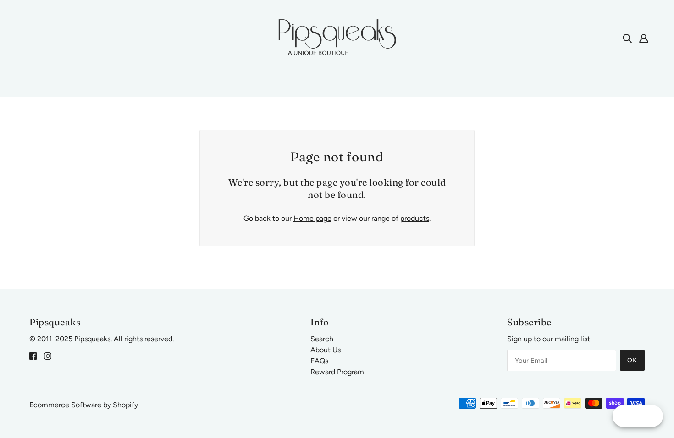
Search (321, 338)
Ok (632, 360)
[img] (627, 38)
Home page (312, 218)
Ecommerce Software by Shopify (83, 404)
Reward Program (337, 371)
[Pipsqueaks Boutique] (337, 37)
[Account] (643, 38)
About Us (325, 349)
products (414, 218)
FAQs (319, 360)
